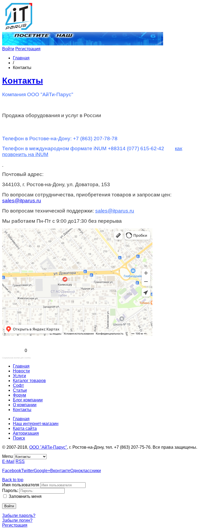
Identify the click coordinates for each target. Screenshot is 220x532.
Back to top (12, 479)
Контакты (22, 80)
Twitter (27, 470)
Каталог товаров (29, 380)
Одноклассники (85, 470)
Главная (21, 58)
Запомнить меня (25, 496)
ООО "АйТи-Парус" (48, 447)
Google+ (42, 470)
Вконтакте (60, 470)
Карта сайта (25, 428)
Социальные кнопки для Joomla (16, 358)
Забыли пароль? (18, 515)
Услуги (19, 375)
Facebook (11, 470)
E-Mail (8, 461)
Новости (21, 371)
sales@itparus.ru (21, 200)
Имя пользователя (20, 485)
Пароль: (10, 490)
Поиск (19, 438)
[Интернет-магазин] (82, 44)
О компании (24, 404)
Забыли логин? (17, 520)
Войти (8, 48)
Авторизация (26, 433)
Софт (18, 385)
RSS (20, 461)
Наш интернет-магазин (35, 423)
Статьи (20, 390)
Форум (19, 395)
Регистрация (28, 48)
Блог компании (28, 400)
